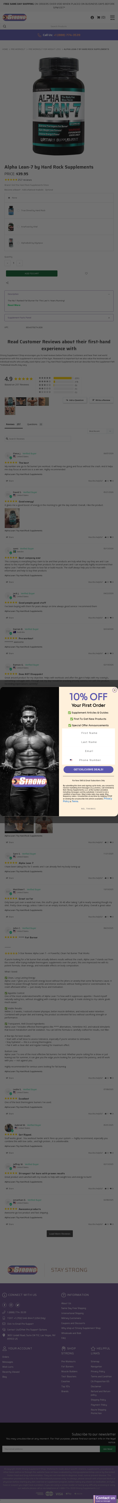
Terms (75, 801)
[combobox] (73, 760)
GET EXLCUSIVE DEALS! (88, 769)
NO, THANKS (88, 809)
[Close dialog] (115, 690)
